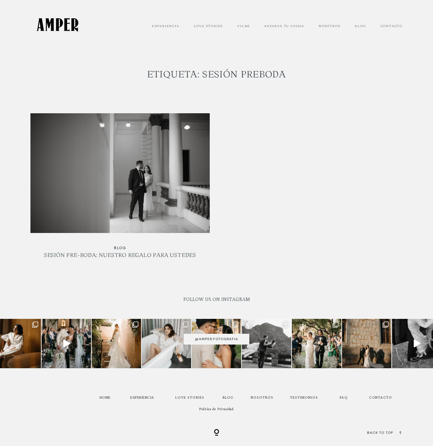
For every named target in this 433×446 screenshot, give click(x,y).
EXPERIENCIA (165, 26)
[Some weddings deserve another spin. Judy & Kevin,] (66, 343)
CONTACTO (392, 26)
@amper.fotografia (216, 339)
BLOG (360, 26)
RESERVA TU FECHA (284, 26)
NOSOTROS (329, 26)
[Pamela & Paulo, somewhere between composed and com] (116, 343)
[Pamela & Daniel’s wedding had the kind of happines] (316, 343)
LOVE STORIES (208, 26)
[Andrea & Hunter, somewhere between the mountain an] (266, 343)
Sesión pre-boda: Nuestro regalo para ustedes (120, 190)
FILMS (243, 26)
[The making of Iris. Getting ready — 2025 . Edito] (166, 343)
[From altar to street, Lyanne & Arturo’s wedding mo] (366, 343)
